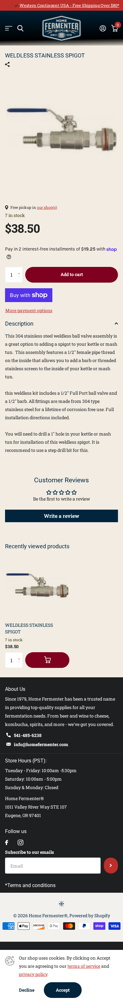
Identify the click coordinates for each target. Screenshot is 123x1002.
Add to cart (72, 274)
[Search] (20, 28)
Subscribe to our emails (29, 852)
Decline (26, 990)
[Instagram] (20, 842)
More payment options (28, 310)
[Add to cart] (47, 660)
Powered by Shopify (89, 915)
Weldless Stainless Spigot (29, 628)
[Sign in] (102, 28)
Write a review (61, 515)
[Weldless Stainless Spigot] (37, 585)
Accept (63, 990)
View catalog (8, 28)
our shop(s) (47, 207)
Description (19, 323)
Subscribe (111, 865)
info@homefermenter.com (41, 744)
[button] (20, 269)
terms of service (83, 966)
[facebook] (6, 842)
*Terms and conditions (30, 885)
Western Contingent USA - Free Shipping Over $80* (69, 5)
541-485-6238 (28, 735)
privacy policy (33, 974)
